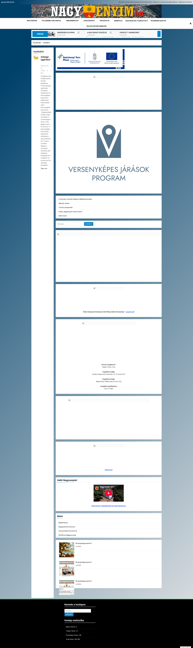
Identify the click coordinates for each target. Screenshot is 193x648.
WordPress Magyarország (67, 535)
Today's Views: (71, 631)
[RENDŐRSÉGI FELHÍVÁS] (51, 35)
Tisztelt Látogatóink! (66, 207)
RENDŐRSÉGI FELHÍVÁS (66, 33)
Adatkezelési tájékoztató (136, 21)
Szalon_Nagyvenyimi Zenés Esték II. (70, 212)
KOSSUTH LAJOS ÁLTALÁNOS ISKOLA (165, 2)
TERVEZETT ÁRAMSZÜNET (129, 33)
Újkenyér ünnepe (64, 203)
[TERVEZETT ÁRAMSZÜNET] (113, 35)
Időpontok (109, 470)
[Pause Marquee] (159, 34)
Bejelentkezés (63, 523)
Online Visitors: (71, 627)
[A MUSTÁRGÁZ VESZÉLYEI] (81, 35)
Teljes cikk (44, 168)
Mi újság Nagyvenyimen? (84, 543)
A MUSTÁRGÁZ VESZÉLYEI (97, 33)
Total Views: (70, 639)
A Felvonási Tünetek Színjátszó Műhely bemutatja (75, 199)
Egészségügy (89, 21)
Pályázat (38, 58)
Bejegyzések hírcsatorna (67, 527)
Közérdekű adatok (158, 21)
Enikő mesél (63, 216)
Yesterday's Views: (72, 635)
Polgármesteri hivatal (51, 21)
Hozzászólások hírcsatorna (68, 531)
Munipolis (118, 21)
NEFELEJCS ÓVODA (185, 2)
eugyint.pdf (130, 312)
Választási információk (96, 26)
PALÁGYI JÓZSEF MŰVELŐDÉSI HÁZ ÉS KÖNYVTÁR (135, 2)
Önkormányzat (72, 21)
